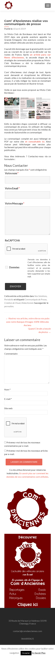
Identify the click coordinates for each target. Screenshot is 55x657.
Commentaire (10, 353)
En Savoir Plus (38, 653)
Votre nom (11, 173)
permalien (8, 306)
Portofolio (8, 299)
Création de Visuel (12, 302)
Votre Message (14, 203)
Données (14, 267)
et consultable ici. (35, 141)
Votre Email (12, 188)
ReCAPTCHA (12, 240)
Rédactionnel (27, 302)
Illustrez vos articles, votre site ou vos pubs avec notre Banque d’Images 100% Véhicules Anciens (28, 322)
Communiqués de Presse (36, 299)
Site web (8, 408)
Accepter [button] (26, 653)
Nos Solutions (40, 296)
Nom (7, 389)
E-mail (8, 399)
